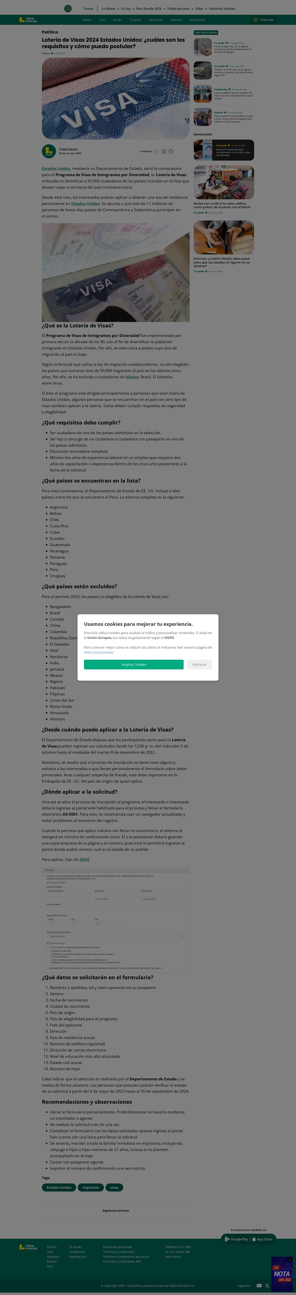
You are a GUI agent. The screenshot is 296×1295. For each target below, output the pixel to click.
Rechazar (200, 664)
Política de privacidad (98, 652)
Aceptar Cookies (134, 664)
